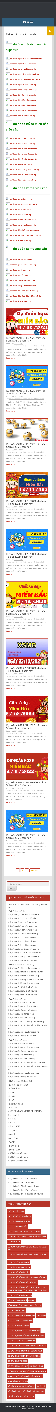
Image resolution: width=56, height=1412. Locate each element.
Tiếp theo (35, 870)
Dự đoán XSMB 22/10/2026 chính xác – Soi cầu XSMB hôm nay (26, 669)
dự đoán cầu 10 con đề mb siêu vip (24, 933)
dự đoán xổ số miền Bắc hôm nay (22, 1282)
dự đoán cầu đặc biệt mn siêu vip (23, 1051)
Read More (10, 358)
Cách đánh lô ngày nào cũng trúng (24, 1232)
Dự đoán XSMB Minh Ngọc (19, 1267)
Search (12, 888)
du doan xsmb (14, 1242)
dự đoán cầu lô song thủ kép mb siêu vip (26, 979)
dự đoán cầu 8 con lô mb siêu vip (23, 945)
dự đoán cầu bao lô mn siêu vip (22, 1043)
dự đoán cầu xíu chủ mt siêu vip (23, 1036)
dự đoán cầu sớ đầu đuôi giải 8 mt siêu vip (27, 1021)
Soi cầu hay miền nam (18, 1040)
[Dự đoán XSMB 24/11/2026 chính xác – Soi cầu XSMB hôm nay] (27, 540)
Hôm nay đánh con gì (17, 1300)
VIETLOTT (13, 1108)
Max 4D (13, 1122)
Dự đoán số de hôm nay (18, 1262)
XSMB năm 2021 (14, 1381)
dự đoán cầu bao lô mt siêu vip (22, 1002)
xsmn (25, 1381)
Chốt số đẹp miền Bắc (17, 1227)
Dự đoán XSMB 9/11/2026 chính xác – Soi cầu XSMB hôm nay (26, 836)
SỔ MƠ (12, 1142)
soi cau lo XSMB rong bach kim (21, 1315)
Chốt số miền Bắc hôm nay (19, 1221)
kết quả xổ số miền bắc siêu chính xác (25, 1305)
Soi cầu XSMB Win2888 (17, 1361)
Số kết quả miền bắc (18, 1153)
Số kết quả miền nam (18, 1161)
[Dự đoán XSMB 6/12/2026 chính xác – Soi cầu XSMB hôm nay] (27, 595)
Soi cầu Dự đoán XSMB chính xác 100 (24, 1331)
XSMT (11, 1100)
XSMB (11, 1092)
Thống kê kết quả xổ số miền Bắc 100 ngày (27, 1371)
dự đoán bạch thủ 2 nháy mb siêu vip (25, 914)
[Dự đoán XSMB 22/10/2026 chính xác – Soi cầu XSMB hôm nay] (27, 652)
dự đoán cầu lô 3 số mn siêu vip (23, 1059)
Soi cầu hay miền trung (18, 999)
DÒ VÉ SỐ (13, 1138)
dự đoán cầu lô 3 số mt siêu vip (22, 1017)
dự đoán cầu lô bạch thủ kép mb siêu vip (26, 972)
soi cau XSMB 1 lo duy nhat (20, 1320)
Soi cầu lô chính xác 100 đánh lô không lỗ (27, 1346)
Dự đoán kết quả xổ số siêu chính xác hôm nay (27, 1255)
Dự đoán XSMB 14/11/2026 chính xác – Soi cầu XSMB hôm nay (26, 502)
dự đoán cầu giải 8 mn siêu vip (22, 1055)
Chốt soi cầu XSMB (16, 1211)
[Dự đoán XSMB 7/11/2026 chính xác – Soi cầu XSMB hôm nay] (27, 377)
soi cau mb (41, 1315)
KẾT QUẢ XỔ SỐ (16, 1104)
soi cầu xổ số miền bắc (18, 1366)
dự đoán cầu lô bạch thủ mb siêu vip (24, 976)
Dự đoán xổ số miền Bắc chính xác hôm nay (27, 1277)
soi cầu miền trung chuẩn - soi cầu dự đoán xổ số (26, 346)
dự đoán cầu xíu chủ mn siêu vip (23, 1077)
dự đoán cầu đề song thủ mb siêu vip (25, 968)
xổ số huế (40, 1386)
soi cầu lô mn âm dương (18, 1351)
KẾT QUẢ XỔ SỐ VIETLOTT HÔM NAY (26, 1111)
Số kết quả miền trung (19, 1157)
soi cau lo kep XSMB (16, 1310)
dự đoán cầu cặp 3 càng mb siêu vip (24, 949)
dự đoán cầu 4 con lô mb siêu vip (23, 937)
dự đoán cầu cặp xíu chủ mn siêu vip (24, 1047)
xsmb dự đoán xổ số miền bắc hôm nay (25, 1376)
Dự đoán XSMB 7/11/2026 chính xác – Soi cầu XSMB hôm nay (26, 392)
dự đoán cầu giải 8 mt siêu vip (22, 1014)
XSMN (12, 1096)
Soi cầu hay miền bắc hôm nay (21, 964)
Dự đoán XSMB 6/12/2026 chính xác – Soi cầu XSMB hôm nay (26, 612)
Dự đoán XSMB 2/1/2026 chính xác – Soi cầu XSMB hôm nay (26, 784)
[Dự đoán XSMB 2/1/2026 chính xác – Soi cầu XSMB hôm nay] (27, 766)
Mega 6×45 (15, 1115)
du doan (11, 1237)
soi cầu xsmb (36, 1351)
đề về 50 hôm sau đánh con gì (21, 1396)
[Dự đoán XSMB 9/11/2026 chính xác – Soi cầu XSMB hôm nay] (27, 821)
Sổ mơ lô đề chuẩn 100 (19, 1085)
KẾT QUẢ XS (14, 1089)
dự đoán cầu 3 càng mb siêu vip (23, 918)
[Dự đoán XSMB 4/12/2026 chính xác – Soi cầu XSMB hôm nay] (27, 322)
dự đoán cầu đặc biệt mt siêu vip (23, 1010)
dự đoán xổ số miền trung (20, 1295)
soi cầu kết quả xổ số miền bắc (21, 1341)
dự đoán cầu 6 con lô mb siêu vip (23, 941)
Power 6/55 (15, 1126)
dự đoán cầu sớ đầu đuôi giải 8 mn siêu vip (27, 1062)
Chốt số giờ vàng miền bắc (20, 1216)
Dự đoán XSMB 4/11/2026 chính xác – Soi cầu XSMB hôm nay (26, 445)
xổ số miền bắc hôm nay (33, 1391)
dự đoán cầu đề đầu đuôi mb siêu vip (25, 960)
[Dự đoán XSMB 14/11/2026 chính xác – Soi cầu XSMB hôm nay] (27, 485)
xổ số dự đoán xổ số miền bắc (21, 1386)
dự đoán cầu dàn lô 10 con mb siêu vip (25, 953)
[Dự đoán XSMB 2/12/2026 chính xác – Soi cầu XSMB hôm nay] (27, 709)
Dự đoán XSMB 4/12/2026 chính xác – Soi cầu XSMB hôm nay (26, 339)
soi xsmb (33, 1366)
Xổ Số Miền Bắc (14, 1391)
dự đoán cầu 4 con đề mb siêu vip (23, 922)
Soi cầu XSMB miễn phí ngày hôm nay (24, 1356)
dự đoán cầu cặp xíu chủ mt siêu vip (24, 1006)
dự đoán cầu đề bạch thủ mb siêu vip (25, 956)
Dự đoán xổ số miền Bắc (18, 1272)
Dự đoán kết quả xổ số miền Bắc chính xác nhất (27, 1248)
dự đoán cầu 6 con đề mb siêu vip (23, 926)
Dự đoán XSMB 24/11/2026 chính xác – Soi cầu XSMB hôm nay (26, 555)
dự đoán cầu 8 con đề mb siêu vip (23, 930)
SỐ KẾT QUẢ (14, 1150)
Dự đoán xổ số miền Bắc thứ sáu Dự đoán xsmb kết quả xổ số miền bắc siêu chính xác (27, 1288)
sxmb (41, 1366)
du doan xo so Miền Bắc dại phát (31, 1237)
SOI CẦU (12, 1134)
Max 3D (13, 1119)
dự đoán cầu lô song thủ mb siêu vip (24, 983)
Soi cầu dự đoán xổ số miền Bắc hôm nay (26, 1336)
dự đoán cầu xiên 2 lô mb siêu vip (23, 987)
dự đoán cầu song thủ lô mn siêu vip (24, 1073)
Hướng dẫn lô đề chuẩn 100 (20, 1081)
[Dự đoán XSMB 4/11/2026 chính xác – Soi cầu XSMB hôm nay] (27, 430)
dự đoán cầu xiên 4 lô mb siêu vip (23, 995)
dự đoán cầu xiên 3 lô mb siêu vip (23, 991)
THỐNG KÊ (14, 1131)
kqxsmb (31, 1300)
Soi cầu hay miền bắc (17, 911)
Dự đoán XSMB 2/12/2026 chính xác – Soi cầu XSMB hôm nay (26, 726)
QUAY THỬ (14, 1146)
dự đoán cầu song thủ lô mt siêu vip (24, 1032)
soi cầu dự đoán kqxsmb (18, 1325)
